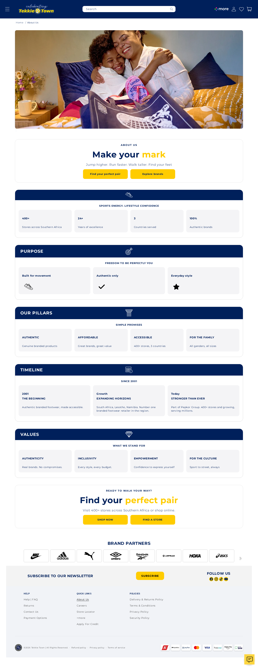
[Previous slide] (9, 75)
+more (81, 617)
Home (19, 22)
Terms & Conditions (143, 605)
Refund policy (78, 647)
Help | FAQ (31, 599)
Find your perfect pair (105, 174)
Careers (82, 605)
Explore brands (152, 174)
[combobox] (128, 9)
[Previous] (18, 559)
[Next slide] (249, 75)
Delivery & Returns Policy (146, 599)
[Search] (172, 9)
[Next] (240, 559)
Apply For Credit (88, 624)
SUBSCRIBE (150, 575)
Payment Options (35, 617)
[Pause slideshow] (20, 130)
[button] (7, 9)
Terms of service (116, 647)
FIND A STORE (153, 519)
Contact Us (31, 611)
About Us (83, 599)
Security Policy (140, 617)
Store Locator (86, 611)
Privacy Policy (139, 611)
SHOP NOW (105, 519)
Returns (29, 605)
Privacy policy (97, 647)
